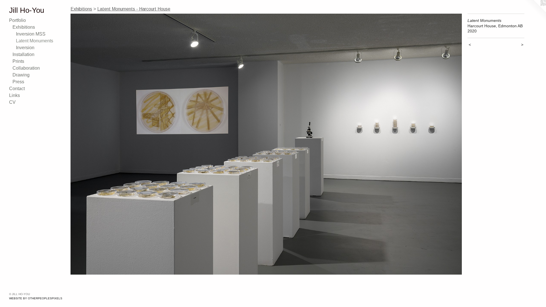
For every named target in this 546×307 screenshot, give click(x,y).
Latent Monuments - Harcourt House (133, 9)
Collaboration (26, 68)
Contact (17, 88)
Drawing (21, 74)
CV (12, 102)
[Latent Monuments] (266, 144)
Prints (18, 61)
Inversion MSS (31, 34)
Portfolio (17, 20)
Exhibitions (24, 27)
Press (18, 81)
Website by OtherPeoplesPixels (35, 298)
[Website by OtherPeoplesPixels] (534, 11)
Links (14, 95)
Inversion (25, 47)
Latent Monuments (34, 40)
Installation (23, 54)
